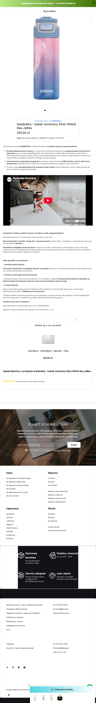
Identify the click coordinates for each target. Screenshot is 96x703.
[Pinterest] (19, 667)
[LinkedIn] (24, 667)
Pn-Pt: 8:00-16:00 (60, 605)
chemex (9, 517)
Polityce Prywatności (62, 450)
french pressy (12, 528)
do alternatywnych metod (17, 492)
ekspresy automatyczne (58, 491)
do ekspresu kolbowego (15, 482)
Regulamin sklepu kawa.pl (16, 609)
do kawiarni (52, 485)
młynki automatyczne (57, 530)
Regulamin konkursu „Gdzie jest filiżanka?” (23, 613)
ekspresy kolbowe (55, 495)
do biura (51, 482)
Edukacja (10, 644)
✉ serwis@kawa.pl (60, 609)
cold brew (10, 521)
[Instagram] (13, 667)
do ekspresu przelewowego (17, 485)
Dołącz (74, 445)
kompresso (10, 535)
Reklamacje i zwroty (14, 621)
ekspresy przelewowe (57, 498)
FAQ (8, 630)
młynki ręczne (54, 527)
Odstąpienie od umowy (15, 625)
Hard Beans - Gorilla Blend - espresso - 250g (48, 351)
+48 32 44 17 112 (59, 652)
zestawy (9, 538)
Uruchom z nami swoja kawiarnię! (20, 648)
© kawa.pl (9, 686)
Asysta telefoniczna (61, 613)
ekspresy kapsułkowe (57, 502)
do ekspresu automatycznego (18, 478)
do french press (12, 496)
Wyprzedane (49, 11)
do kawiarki (11, 489)
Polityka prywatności (15, 617)
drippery (9, 524)
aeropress (10, 514)
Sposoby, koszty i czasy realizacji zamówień (24, 605)
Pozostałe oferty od (48, 121)
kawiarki (9, 531)
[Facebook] (7, 667)
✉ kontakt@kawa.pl (61, 648)
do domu (51, 478)
